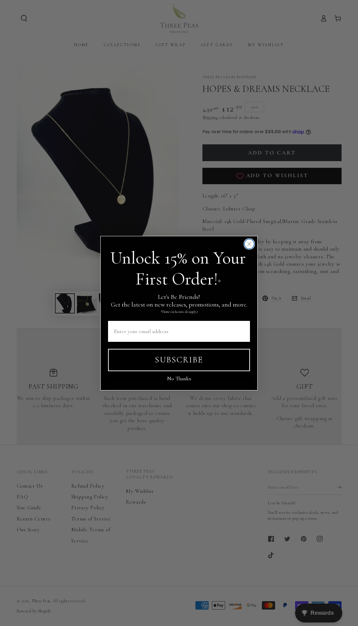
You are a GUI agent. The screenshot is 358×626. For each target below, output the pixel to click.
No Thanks (179, 378)
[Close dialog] (249, 244)
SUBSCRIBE (179, 360)
